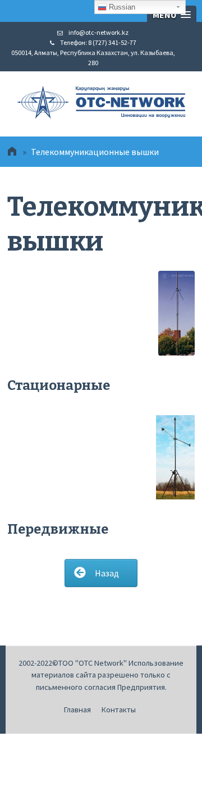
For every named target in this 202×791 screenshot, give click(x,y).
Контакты (119, 709)
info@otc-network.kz (98, 32)
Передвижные (57, 529)
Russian (121, 7)
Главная (77, 709)
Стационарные (58, 385)
